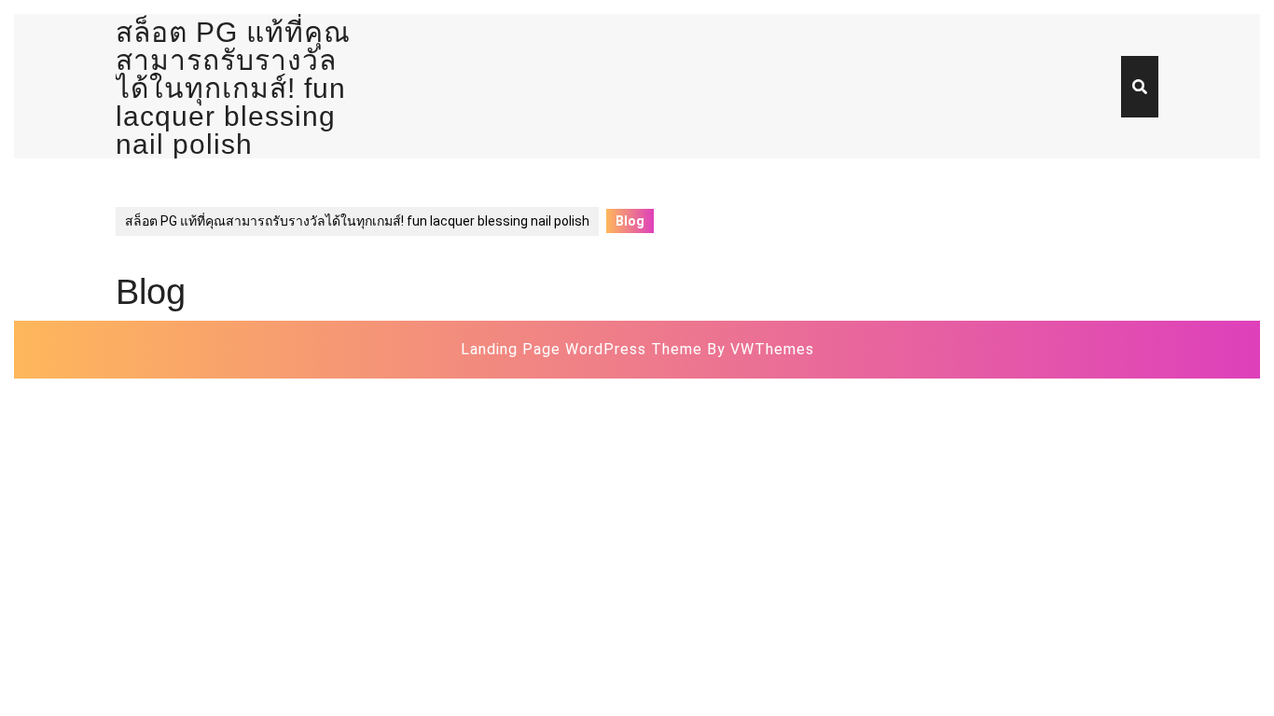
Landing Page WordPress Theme (581, 349)
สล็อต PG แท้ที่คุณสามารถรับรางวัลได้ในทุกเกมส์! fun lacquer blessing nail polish (233, 88)
